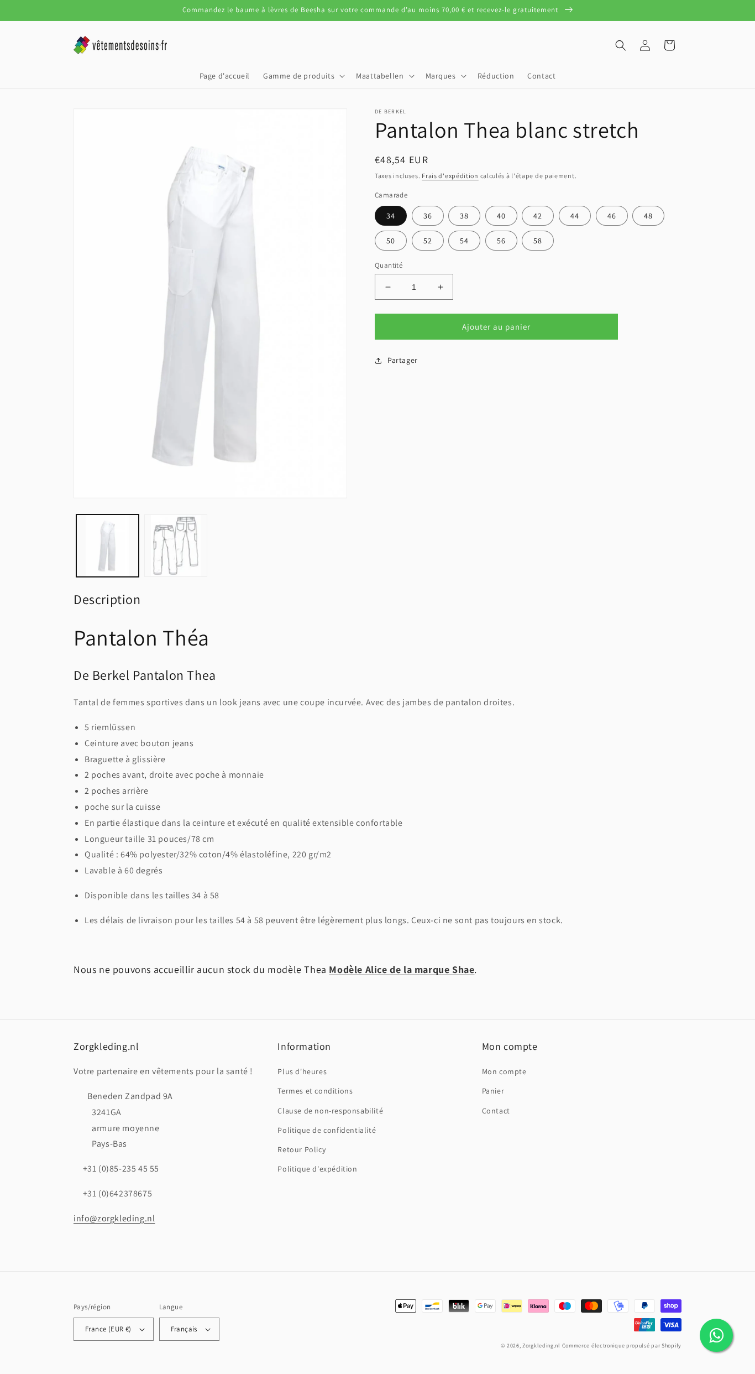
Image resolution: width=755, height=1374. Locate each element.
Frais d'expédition (450, 175)
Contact (496, 1111)
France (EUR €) (108, 1329)
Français (184, 1329)
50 (390, 241)
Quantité (388, 265)
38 (464, 216)
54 (464, 241)
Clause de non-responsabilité (330, 1111)
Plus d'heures (302, 1071)
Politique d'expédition (317, 1169)
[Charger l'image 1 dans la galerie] (107, 545)
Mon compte (504, 1071)
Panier (493, 1091)
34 (390, 216)
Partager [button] (402, 360)
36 (427, 216)
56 (501, 241)
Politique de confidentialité (326, 1130)
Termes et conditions (315, 1091)
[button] (302, 75)
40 (501, 216)
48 (648, 216)
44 (574, 216)
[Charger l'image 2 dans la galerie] (175, 545)
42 (537, 216)
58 (537, 241)
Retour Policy (301, 1149)
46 (611, 216)
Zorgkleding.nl (541, 1345)
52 (427, 241)
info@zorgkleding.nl (114, 1218)
